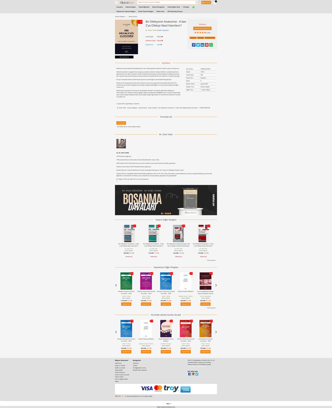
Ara (196, 2)
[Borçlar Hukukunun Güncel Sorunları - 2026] (146, 273)
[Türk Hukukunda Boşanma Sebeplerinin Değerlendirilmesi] (205, 273)
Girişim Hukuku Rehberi (166, 291)
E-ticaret (163, 403)
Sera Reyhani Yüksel (205, 296)
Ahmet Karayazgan (185, 296)
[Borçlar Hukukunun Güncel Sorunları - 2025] (205, 321)
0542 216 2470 (192, 366)
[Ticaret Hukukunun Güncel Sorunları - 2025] (166, 321)
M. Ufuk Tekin (121, 108)
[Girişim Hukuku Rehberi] (166, 273)
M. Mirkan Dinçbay (146, 344)
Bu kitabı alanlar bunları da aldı (166, 314)
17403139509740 (204, 108)
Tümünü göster (211, 260)
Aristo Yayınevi (152, 108)
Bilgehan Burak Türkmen (166, 296)
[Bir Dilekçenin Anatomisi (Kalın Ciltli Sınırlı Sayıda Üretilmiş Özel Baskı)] (178, 226)
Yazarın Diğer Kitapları (166, 219)
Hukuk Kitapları (132, 108)
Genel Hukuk (142, 108)
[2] (164, 213)
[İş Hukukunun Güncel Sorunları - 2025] (186, 321)
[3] (166, 213)
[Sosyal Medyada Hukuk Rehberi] (146, 321)
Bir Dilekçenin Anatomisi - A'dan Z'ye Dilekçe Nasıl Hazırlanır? (178, 108)
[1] (162, 213)
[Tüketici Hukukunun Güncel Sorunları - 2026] (126, 273)
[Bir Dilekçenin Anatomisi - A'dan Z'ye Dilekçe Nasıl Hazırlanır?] (129, 226)
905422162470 (201, 366)
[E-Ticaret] (169, 403)
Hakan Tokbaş (126, 296)
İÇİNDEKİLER (125, 57)
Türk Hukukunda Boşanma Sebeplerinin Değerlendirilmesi (205, 293)
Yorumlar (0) (166, 116)
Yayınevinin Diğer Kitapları (166, 267)
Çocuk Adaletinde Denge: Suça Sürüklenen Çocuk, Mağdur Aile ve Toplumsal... (186, 293)
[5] (170, 213)
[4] (168, 213)
